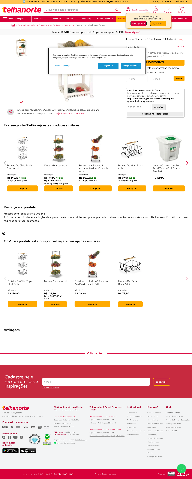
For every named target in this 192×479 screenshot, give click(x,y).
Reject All (108, 66)
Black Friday (152, 435)
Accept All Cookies (131, 66)
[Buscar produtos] (117, 9)
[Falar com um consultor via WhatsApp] (181, 468)
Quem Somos (132, 413)
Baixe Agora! (132, 32)
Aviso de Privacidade (50, 388)
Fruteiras (67, 25)
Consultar (158, 107)
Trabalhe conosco (133, 435)
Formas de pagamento (174, 416)
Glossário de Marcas (155, 431)
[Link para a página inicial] (13, 25)
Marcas (150, 453)
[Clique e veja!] (180, 47)
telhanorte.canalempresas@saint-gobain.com (107, 436)
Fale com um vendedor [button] (175, 19)
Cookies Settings (62, 66)
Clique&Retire (152, 420)
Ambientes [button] (38, 19)
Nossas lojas (131, 427)
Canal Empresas (153, 449)
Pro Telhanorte (132, 420)
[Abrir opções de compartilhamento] (11, 112)
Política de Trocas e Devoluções (178, 420)
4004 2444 (58, 432)
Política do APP (171, 431)
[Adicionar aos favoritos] (180, 41)
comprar (22, 188)
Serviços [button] (69, 19)
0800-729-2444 (60, 434)
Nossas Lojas (87, 19)
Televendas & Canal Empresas (106, 407)
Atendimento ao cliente (136, 431)
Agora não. (158, 23)
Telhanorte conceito (134, 416)
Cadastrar (161, 382)
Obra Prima (151, 427)
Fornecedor (131, 424)
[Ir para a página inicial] (21, 10)
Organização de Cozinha (49, 25)
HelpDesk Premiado (155, 424)
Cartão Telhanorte (154, 413)
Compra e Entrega (173, 413)
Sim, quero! (138, 23)
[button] (17, 19)
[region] (97, 61)
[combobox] (82, 10)
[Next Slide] (187, 163)
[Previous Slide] (5, 163)
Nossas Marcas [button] (103, 19)
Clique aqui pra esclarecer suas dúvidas (66, 410)
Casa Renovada (153, 442)
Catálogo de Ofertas (154, 457)
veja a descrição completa (70, 113)
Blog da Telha (152, 416)
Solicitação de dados (173, 424)
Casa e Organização (26, 25)
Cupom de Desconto (155, 438)
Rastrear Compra (153, 446)
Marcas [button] (55, 19)
